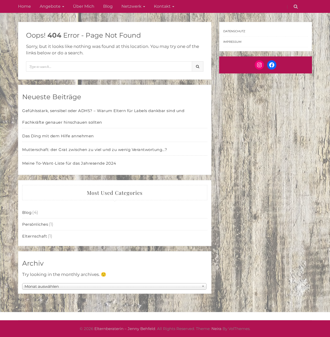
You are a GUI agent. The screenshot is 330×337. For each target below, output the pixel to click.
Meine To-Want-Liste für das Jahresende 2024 (69, 163)
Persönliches (35, 224)
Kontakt (163, 6)
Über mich (83, 6)
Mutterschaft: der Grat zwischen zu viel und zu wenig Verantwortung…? (94, 149)
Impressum (232, 42)
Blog (108, 6)
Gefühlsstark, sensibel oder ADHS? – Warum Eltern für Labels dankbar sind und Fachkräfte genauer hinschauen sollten (103, 116)
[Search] (197, 66)
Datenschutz (234, 31)
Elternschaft (34, 236)
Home (24, 6)
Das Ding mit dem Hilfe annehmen (58, 135)
